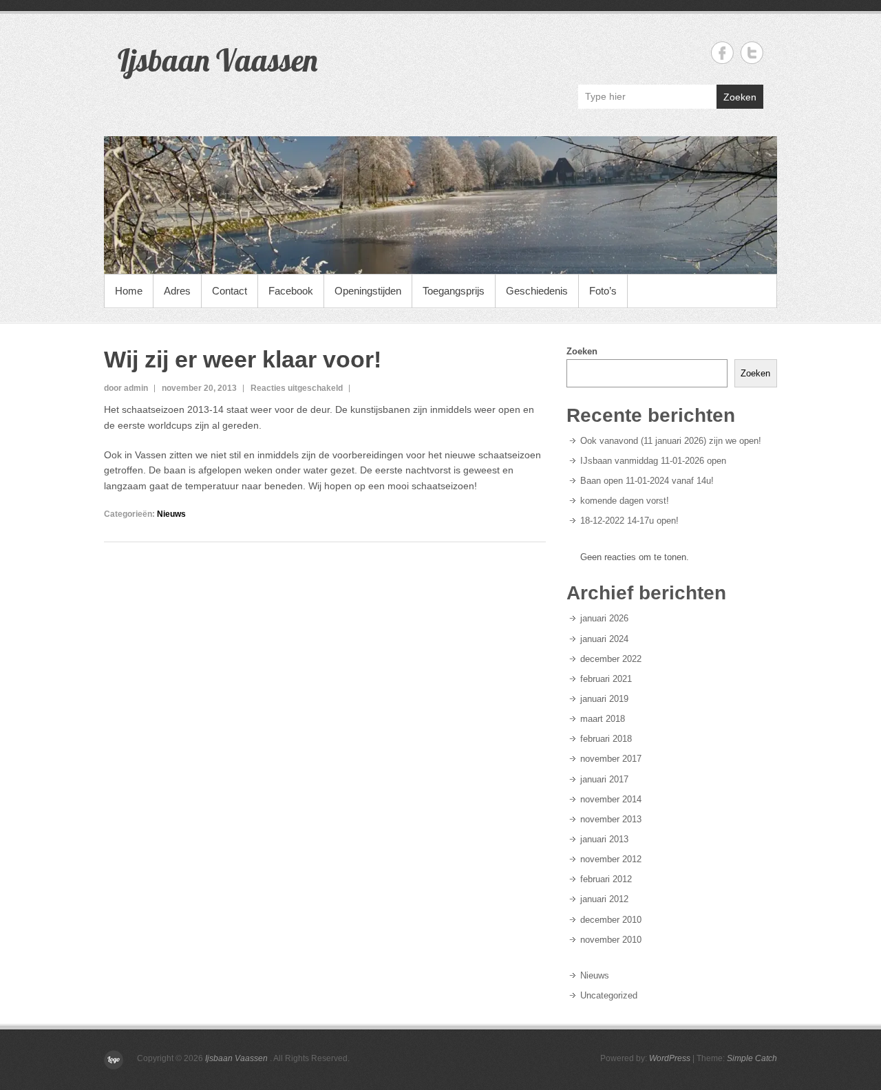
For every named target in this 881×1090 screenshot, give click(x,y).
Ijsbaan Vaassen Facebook (722, 52)
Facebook (290, 291)
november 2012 (610, 859)
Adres (177, 291)
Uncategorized (608, 995)
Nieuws (171, 514)
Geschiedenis (537, 291)
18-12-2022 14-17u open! (629, 520)
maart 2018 (602, 719)
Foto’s (603, 291)
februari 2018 (606, 739)
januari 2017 (604, 779)
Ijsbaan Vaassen (217, 60)
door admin (126, 388)
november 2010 (610, 939)
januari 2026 (604, 618)
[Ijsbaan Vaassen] (440, 205)
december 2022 (610, 659)
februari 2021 (606, 679)
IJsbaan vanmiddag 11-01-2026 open (653, 461)
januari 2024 (604, 639)
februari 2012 (606, 879)
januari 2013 (604, 839)
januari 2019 (604, 699)
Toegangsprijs (454, 291)
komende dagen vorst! (624, 500)
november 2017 (610, 759)
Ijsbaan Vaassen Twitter (752, 52)
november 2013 (610, 819)
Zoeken (739, 97)
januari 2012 (604, 899)
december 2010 (610, 920)
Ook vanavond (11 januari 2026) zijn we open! (670, 441)
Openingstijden (368, 291)
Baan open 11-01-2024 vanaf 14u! (647, 480)
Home (128, 291)
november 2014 (610, 799)
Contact (229, 291)
